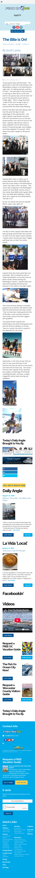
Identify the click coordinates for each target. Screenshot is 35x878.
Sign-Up (8, 813)
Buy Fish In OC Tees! (17, 31)
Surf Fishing (6, 846)
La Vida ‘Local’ (7, 853)
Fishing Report (7, 850)
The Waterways (18, 849)
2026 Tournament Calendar (21, 854)
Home (5, 825)
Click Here (7, 657)
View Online (26, 657)
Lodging (30, 826)
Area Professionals (19, 833)
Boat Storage (17, 831)
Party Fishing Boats (8, 839)
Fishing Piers (6, 844)
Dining (5, 859)
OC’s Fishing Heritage (20, 851)
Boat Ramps (17, 828)
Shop (4, 865)
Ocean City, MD (13, 751)
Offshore (5, 828)
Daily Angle (18, 44)
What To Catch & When (20, 844)
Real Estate (6, 862)
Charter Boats (6, 830)
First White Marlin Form (14, 485)
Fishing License (18, 847)
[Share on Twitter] (4, 476)
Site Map (6, 867)
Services (17, 826)
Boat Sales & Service (19, 830)
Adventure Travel (18, 856)
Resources (17, 837)
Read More (8, 535)
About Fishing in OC (19, 839)
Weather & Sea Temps (20, 841)
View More (8, 635)
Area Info (30, 830)
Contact (30, 834)
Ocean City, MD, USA (17, 17)
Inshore (5, 834)
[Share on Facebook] (3, 469)
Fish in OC (14, 750)
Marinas (5, 837)
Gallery (4, 855)
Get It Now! (8, 782)
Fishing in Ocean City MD (8, 44)
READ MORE (16, 530)
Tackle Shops (6, 831)
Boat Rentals (6, 841)
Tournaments (18, 852)
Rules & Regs (17, 846)
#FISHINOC (5, 856)
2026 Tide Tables (19, 842)
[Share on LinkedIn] (3, 472)
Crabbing (5, 842)
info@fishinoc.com (11, 736)
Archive (28, 535)
